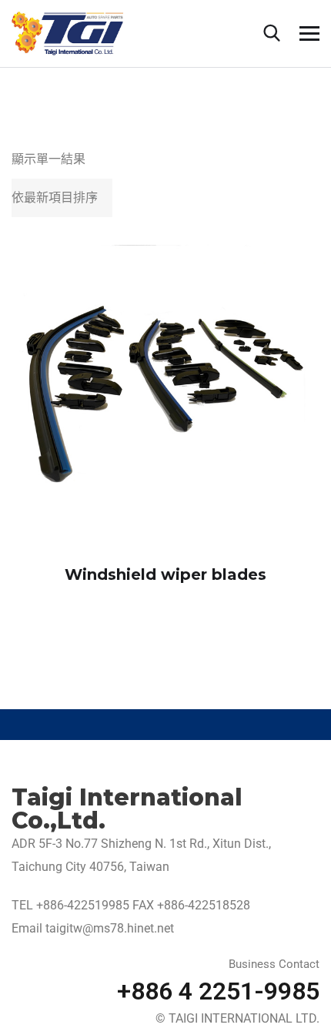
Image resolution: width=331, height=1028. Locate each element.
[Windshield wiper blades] (165, 394)
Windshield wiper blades (165, 574)
